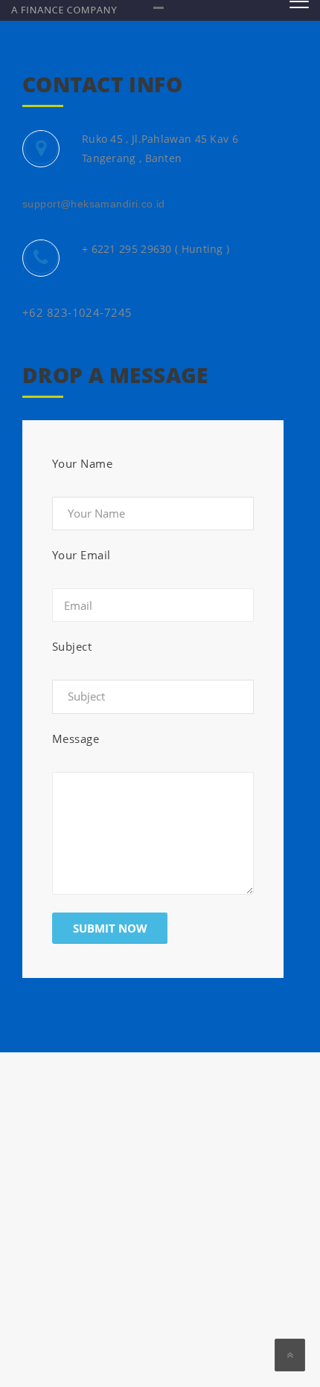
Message (75, 738)
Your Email (81, 554)
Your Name (82, 463)
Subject (72, 646)
